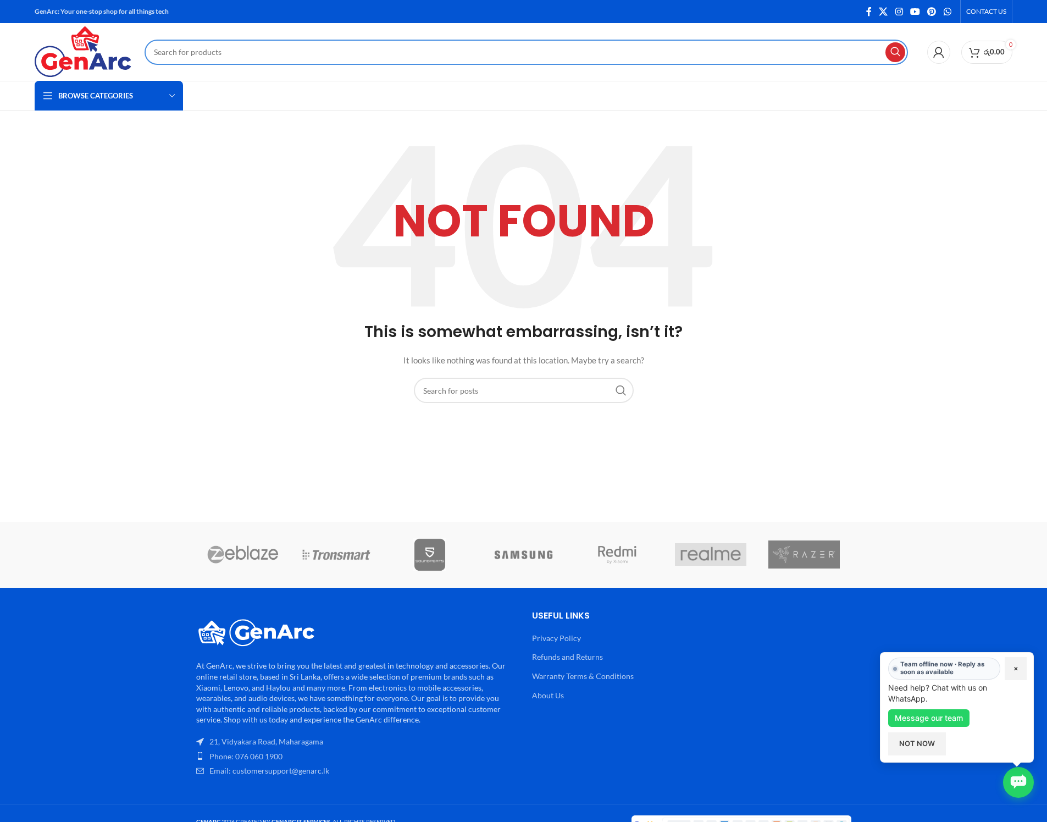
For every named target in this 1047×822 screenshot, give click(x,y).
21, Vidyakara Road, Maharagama (266, 741)
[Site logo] (84, 51)
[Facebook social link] (869, 11)
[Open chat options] (1018, 782)
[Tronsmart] (336, 554)
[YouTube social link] (914, 11)
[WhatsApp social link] (947, 11)
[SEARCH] (895, 52)
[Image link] (256, 631)
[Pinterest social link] (932, 11)
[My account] (939, 52)
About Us (548, 695)
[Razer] (804, 554)
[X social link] (883, 11)
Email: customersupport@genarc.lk (269, 770)
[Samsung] (523, 554)
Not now (917, 743)
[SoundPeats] (430, 554)
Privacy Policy (556, 638)
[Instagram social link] (898, 11)
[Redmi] (617, 554)
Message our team (929, 717)
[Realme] (710, 554)
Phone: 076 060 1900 (245, 756)
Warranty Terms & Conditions (583, 676)
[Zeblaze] (243, 554)
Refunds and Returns (567, 656)
